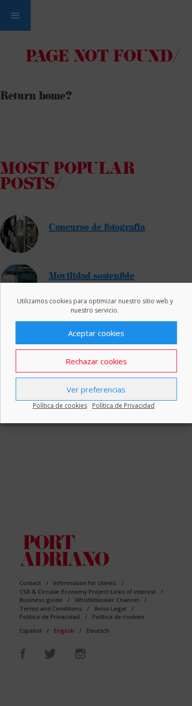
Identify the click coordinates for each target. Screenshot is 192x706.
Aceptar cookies (96, 333)
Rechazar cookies (96, 361)
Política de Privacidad (123, 405)
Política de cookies (60, 405)
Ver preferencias (96, 389)
